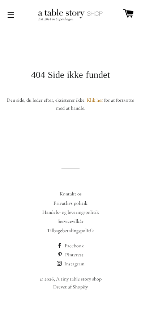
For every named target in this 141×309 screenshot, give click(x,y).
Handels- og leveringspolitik (70, 212)
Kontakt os (71, 194)
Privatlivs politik (70, 203)
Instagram (74, 264)
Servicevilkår (70, 221)
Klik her (95, 100)
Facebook (74, 246)
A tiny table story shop (79, 279)
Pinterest (74, 255)
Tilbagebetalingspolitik (70, 231)
